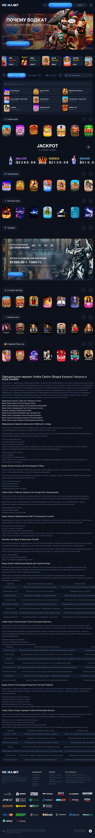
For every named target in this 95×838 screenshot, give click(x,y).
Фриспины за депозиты (36, 784)
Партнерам (52, 784)
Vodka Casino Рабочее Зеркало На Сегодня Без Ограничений (24, 406)
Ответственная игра (55, 777)
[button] (4, 75)
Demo (6, 138)
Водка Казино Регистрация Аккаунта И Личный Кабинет (22, 418)
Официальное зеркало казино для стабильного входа (21, 401)
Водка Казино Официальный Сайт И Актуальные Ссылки (22, 408)
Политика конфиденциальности (55, 780)
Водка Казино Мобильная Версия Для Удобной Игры (21, 413)
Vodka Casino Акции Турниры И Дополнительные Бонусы (23, 420)
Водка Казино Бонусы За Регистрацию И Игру (19, 403)
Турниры (35, 781)
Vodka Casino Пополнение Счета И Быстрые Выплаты (21, 415)
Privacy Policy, (69, 782)
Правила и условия (55, 775)
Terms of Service (79, 782)
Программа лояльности (36, 778)
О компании (36, 775)
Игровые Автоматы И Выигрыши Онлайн (16, 410)
